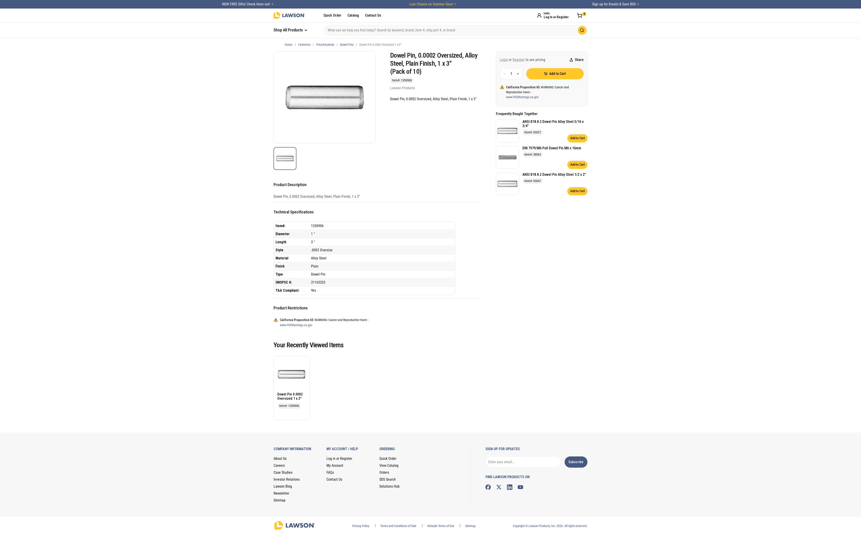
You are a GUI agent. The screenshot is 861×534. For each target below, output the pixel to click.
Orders (384, 472)
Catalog (353, 15)
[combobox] (455, 30)
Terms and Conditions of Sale (398, 526)
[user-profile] (539, 15)
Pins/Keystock (325, 44)
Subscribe (575, 462)
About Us (280, 458)
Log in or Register (339, 458)
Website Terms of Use (440, 526)
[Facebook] (488, 487)
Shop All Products (289, 30)
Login (504, 60)
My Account (334, 465)
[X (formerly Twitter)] (499, 487)
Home (288, 44)
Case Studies (283, 472)
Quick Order (332, 15)
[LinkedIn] (509, 487)
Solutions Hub (389, 486)
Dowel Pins (347, 44)
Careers (279, 465)
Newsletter (281, 493)
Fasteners (304, 44)
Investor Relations (287, 479)
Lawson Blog (283, 486)
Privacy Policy (360, 526)
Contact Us (373, 15)
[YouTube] (520, 487)
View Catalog (388, 465)
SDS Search (387, 479)
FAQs (330, 472)
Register (519, 60)
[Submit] (582, 30)
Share (579, 60)
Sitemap (279, 500)
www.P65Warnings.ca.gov (522, 97)
